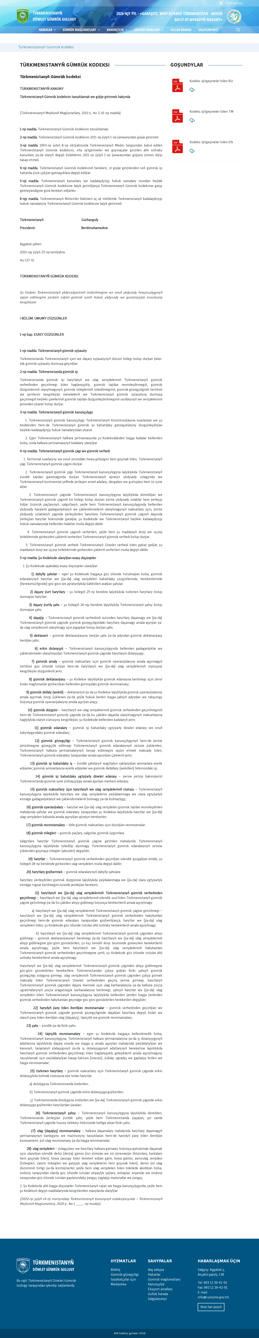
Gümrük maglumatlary (79, 30)
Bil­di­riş (115, 1269)
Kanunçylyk (115, 30)
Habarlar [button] (45, 30)
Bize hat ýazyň (211, 1307)
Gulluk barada (181, 30)
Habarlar (154, 1274)
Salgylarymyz (208, 30)
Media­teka (118, 1284)
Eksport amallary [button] (147, 30)
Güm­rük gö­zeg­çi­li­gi (125, 1274)
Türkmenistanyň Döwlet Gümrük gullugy (54, 16)
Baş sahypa (156, 1269)
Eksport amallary (160, 1289)
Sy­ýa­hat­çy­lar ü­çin (123, 1279)
